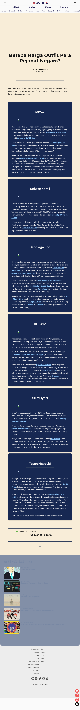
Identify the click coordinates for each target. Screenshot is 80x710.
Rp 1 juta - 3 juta (34, 302)
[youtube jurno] (44, 679)
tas (55, 439)
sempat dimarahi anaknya (21, 429)
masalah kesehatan (49, 370)
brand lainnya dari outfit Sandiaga (49, 281)
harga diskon (57, 376)
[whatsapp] (77, 700)
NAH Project (16, 270)
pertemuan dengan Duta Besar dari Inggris (28, 355)
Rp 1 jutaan (42, 289)
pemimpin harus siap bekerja (56, 132)
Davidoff (40, 305)
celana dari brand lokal (23, 273)
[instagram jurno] (32, 679)
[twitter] (77, 691)
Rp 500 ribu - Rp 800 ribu (40, 286)
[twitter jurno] (40, 679)
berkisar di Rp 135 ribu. (26, 138)
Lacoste (30, 305)
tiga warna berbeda (43, 365)
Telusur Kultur (58, 268)
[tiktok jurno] (47, 679)
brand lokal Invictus (29, 228)
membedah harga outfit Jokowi (31, 158)
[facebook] (77, 695)
